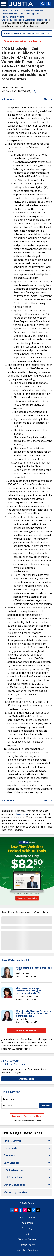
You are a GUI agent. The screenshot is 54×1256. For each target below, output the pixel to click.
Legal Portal (27, 1223)
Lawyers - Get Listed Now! (27, 1116)
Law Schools (11, 1163)
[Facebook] (20, 1210)
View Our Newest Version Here (21, 41)
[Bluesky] (33, 1210)
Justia (4, 11)
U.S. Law (13, 11)
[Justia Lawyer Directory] (42, 1210)
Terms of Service (27, 1239)
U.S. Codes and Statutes (31, 11)
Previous (9, 99)
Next (47, 99)
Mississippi (21, 814)
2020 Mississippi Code (30, 14)
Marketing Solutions (17, 1192)
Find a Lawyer (11, 1092)
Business (9, 1155)
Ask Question (27, 1078)
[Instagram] (25, 1210)
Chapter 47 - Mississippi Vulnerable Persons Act (24, 20)
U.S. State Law (13, 1177)
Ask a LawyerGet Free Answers (13, 1062)
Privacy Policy (27, 1244)
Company (27, 1228)
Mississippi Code (9, 14)
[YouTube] (16, 1210)
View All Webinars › (27, 1030)
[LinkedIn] (12, 1210)
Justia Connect (27, 1217)
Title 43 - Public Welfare (13, 17)
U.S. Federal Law (14, 1170)
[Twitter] (38, 1210)
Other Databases (14, 1185)
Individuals (10, 1148)
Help (27, 1234)
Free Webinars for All (15, 960)
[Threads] (29, 1210)
